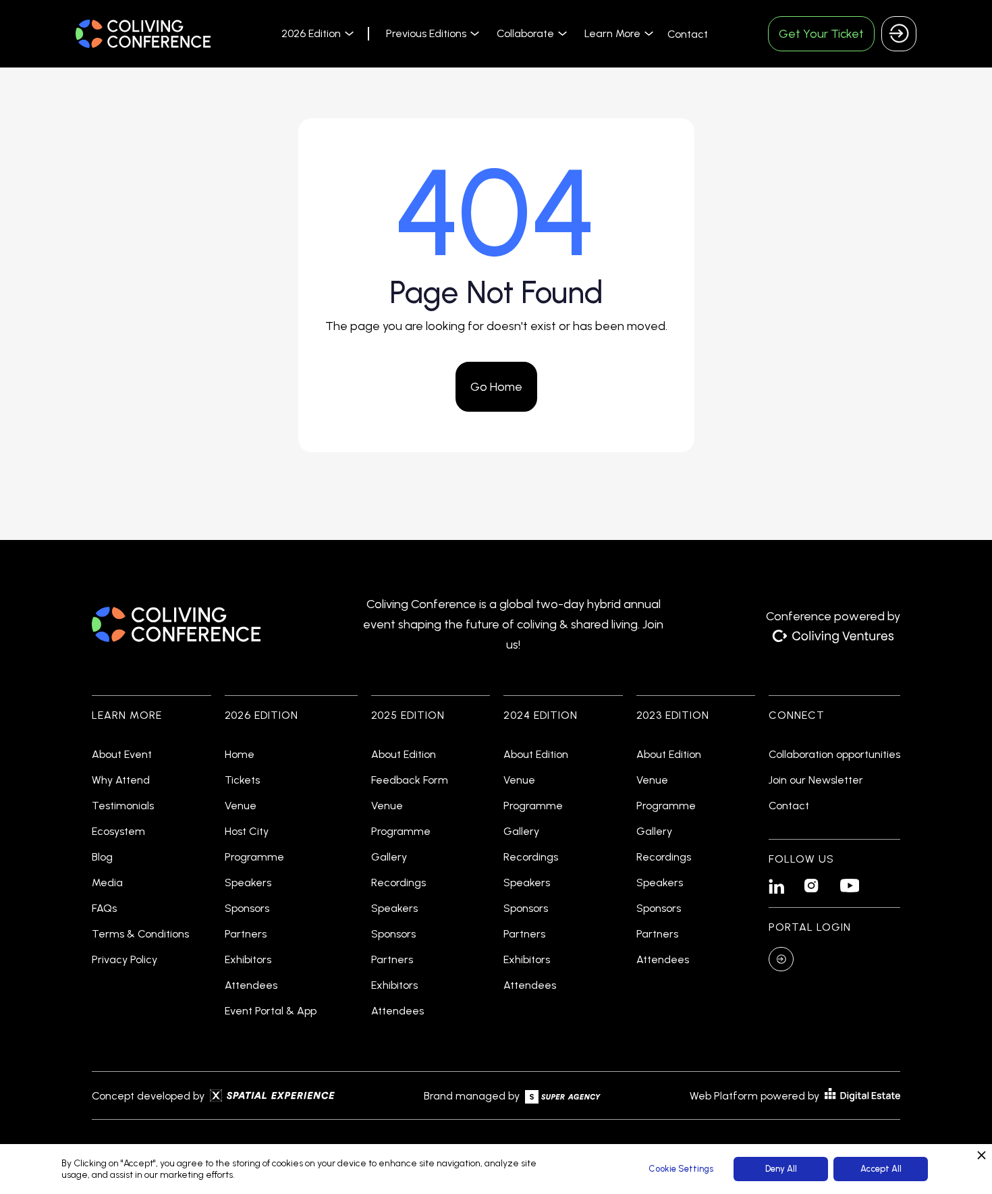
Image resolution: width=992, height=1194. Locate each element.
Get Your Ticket (821, 33)
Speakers (248, 883)
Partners (246, 934)
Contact (687, 34)
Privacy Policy (124, 960)
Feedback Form (409, 780)
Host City (247, 831)
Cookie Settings (681, 1169)
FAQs (104, 908)
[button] (316, 33)
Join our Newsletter (816, 780)
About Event (122, 755)
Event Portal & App (270, 1011)
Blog (102, 857)
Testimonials (123, 806)
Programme (254, 857)
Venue (240, 806)
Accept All (881, 1169)
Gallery (389, 857)
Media (107, 883)
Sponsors (247, 908)
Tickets (242, 780)
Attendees (251, 985)
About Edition (403, 755)
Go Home (496, 386)
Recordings (398, 883)
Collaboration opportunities (834, 755)
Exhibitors (248, 960)
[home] (143, 34)
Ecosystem (118, 831)
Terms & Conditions (140, 934)
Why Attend (121, 780)
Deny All (781, 1169)
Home (239, 755)
